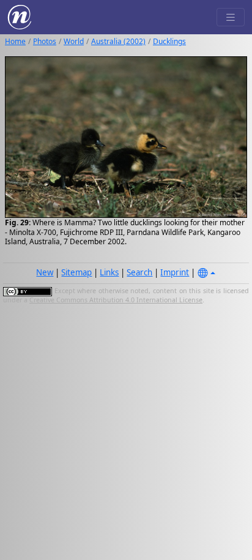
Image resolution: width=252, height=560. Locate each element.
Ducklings (169, 41)
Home (15, 41)
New (44, 272)
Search (139, 272)
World (74, 41)
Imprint (174, 272)
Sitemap (76, 272)
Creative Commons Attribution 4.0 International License (115, 300)
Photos (44, 41)
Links (109, 272)
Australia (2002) (118, 41)
